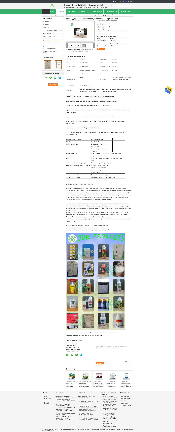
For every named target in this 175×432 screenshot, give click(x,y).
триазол (69, 134)
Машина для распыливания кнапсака (50, 52)
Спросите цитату (125, 398)
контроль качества (96, 11)
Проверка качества (46, 403)
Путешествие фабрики (47, 399)
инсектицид (46, 21)
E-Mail (123, 401)
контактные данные (111, 11)
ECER (56, 430)
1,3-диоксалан (99, 101)
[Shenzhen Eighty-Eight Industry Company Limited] (52, 6)
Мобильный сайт (126, 405)
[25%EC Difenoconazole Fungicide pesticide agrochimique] (77, 45)
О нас (45, 396)
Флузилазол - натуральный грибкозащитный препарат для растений (84, 335)
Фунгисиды (46, 27)
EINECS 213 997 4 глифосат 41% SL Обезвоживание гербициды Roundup (88, 419)
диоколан (84, 132)
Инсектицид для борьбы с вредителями (49, 37)
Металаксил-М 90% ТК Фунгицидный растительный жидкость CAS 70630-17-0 (110, 398)
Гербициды (46, 24)
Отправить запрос (125, 11)
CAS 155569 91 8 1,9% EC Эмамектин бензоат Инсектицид (64, 405)
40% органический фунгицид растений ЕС (80, 332)
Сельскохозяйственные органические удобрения (49, 47)
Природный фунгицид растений (69, 15)
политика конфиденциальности (50, 429)
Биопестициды (47, 33)
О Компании (71, 11)
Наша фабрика (83, 11)
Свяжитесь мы (125, 396)
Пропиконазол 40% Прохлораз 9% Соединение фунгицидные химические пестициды (110, 425)
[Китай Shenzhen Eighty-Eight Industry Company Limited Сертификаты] (47, 64)
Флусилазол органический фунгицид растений (103, 332)
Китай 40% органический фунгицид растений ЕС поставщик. (75, 429)
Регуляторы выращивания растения (52, 30)
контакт (102, 49)
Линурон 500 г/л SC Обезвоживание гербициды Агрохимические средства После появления (88, 401)
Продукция (61, 11)
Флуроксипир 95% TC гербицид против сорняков (87, 397)
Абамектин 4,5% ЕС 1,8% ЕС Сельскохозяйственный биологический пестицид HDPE (64, 418)
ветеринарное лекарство (49, 43)
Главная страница (47, 15)
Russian (130, 1)
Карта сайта (124, 403)
